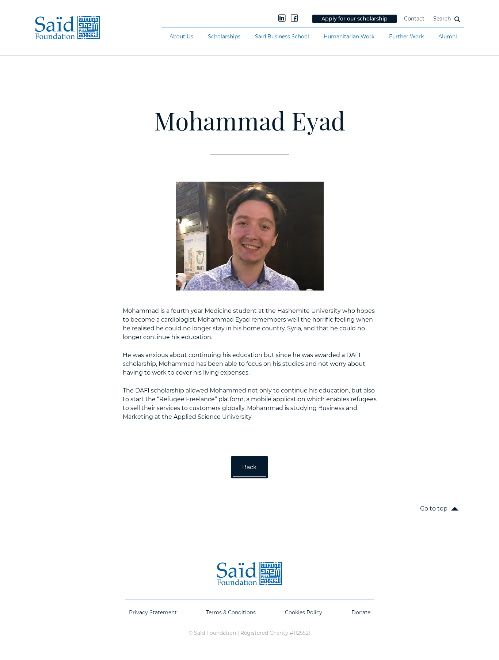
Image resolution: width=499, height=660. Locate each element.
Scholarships (224, 36)
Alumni (447, 36)
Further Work (406, 36)
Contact (414, 18)
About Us (181, 36)
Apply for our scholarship (354, 18)
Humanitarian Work (349, 36)
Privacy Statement (153, 612)
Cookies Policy (303, 612)
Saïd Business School (282, 36)
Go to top (433, 508)
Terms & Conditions (231, 612)
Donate (360, 612)
